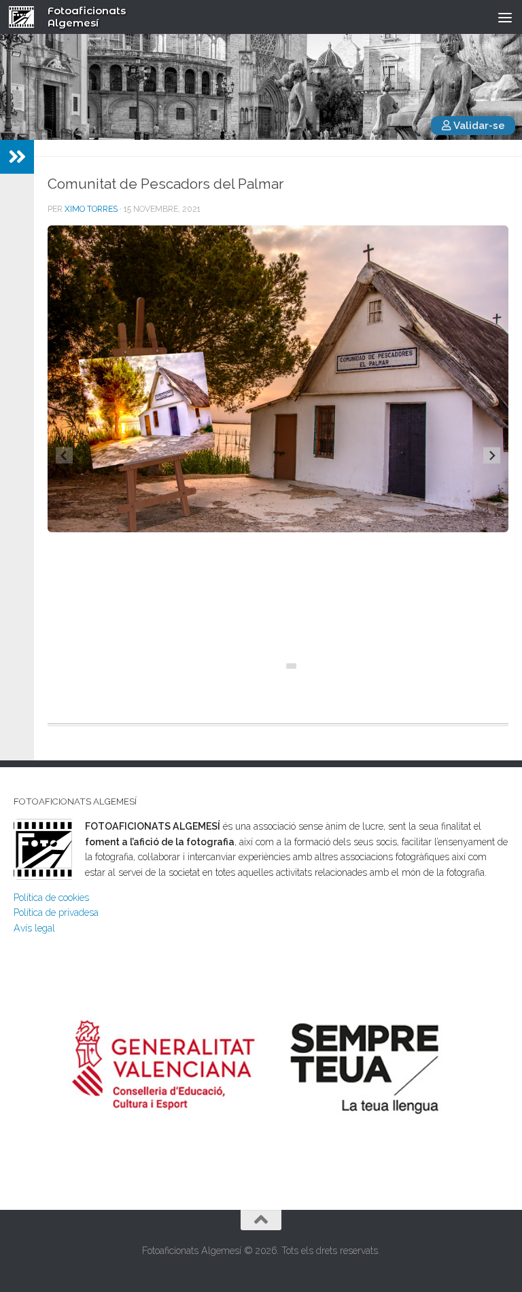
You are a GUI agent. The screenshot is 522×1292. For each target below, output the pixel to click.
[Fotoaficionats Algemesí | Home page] (26, 17)
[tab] (282, 666)
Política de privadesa (56, 912)
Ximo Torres (91, 209)
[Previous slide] (64, 455)
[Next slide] (491, 455)
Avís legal (34, 928)
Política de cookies (51, 897)
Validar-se (478, 125)
